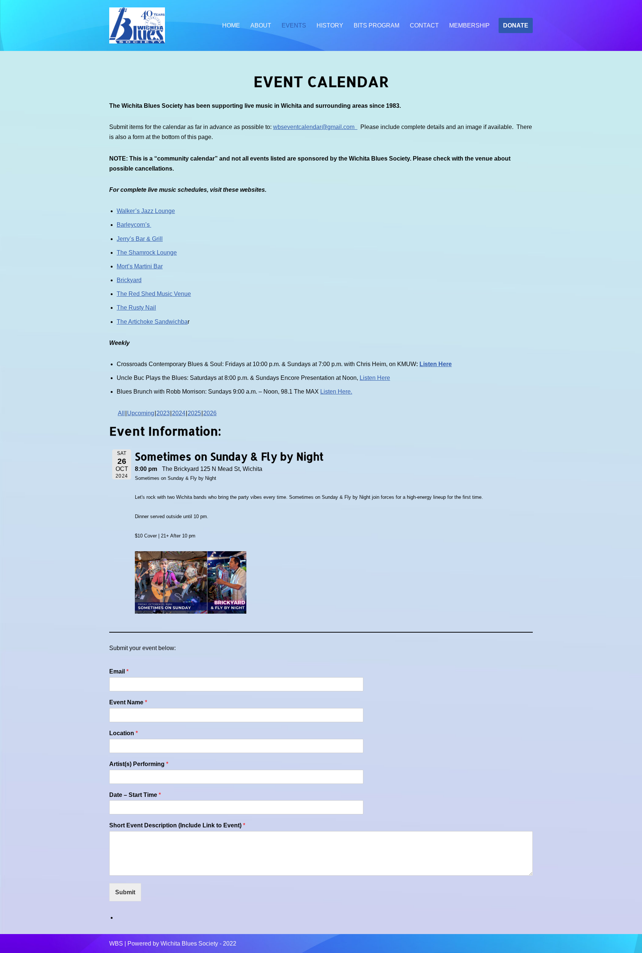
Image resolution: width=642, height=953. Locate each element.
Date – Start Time (135, 795)
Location (123, 733)
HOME (231, 25)
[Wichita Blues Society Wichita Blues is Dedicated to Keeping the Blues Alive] (137, 25)
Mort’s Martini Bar (140, 266)
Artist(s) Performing (138, 764)
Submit (125, 892)
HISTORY (330, 25)
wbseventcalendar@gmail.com (315, 127)
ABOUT (260, 25)
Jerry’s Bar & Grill (140, 239)
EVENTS (294, 25)
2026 (210, 413)
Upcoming (140, 413)
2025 (194, 413)
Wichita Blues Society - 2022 (198, 943)
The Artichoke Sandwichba (152, 322)
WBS (116, 943)
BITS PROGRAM (376, 25)
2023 (163, 413)
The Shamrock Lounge (147, 252)
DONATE (515, 25)
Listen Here (435, 364)
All (121, 413)
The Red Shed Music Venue (154, 294)
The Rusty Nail (136, 307)
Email (119, 671)
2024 (178, 413)
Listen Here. (336, 391)
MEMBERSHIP (469, 25)
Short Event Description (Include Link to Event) (177, 825)
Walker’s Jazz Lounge (146, 211)
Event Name (128, 702)
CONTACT (424, 25)
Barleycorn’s (134, 225)
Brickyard (129, 280)
